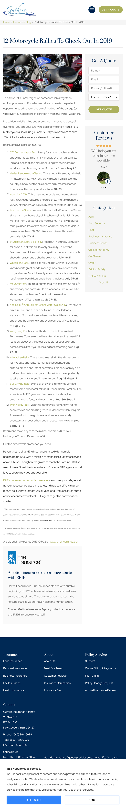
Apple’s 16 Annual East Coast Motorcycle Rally (38, 305)
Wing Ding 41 (17, 331)
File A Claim (92, 675)
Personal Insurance (15, 668)
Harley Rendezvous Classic (26, 173)
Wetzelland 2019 (19, 263)
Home (6, 22)
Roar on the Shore (20, 210)
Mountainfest (18, 284)
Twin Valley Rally (19, 404)
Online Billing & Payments (100, 668)
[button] (91, 9)
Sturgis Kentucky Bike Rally (26, 241)
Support (90, 661)
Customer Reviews (55, 675)
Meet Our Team (53, 668)
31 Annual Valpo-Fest (23, 152)
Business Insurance (15, 675)
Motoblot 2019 (18, 194)
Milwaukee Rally (19, 357)
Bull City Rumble (19, 383)
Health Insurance (13, 690)
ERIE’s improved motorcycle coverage (25, 480)
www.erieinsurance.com (64, 541)
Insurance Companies (57, 683)
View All (103, 282)
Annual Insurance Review (100, 690)
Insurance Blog (22, 22)
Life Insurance (12, 683)
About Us (49, 661)
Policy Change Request (99, 683)
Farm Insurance (12, 661)
